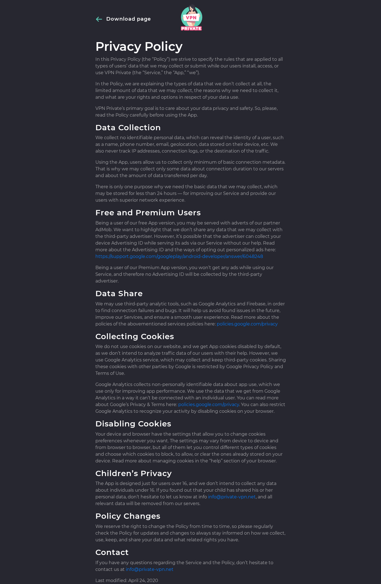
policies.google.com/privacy (247, 324)
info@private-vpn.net (232, 496)
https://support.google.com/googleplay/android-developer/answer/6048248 (179, 256)
